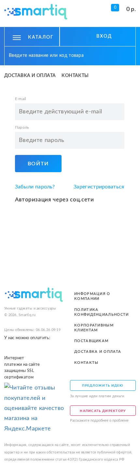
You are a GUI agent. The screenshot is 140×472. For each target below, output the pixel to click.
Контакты (75, 75)
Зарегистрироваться (99, 186)
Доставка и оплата (30, 75)
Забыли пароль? (35, 186)
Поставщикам (91, 341)
